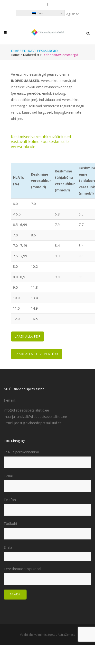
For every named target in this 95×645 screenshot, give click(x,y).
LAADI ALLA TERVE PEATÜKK (36, 354)
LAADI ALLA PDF (27, 336)
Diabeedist (31, 55)
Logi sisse (72, 14)
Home (15, 55)
